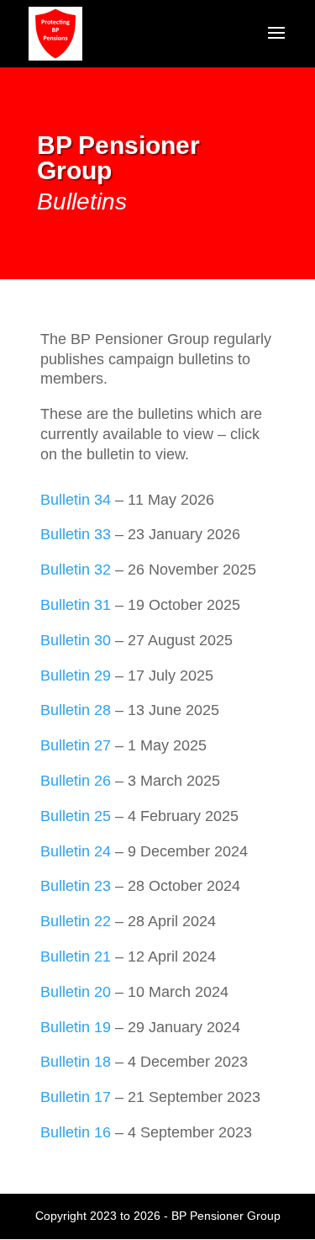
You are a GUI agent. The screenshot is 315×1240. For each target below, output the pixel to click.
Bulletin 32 (75, 569)
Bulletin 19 (75, 1027)
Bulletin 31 (75, 604)
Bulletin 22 (75, 921)
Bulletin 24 (75, 851)
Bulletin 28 (75, 710)
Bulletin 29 (75, 675)
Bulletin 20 (75, 991)
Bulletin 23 (75, 885)
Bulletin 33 (75, 534)
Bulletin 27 (75, 745)
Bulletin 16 (75, 1132)
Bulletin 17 (75, 1097)
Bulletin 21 (75, 956)
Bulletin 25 (75, 816)
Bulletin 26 (75, 780)
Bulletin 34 (75, 499)
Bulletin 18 (75, 1061)
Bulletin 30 (75, 640)
